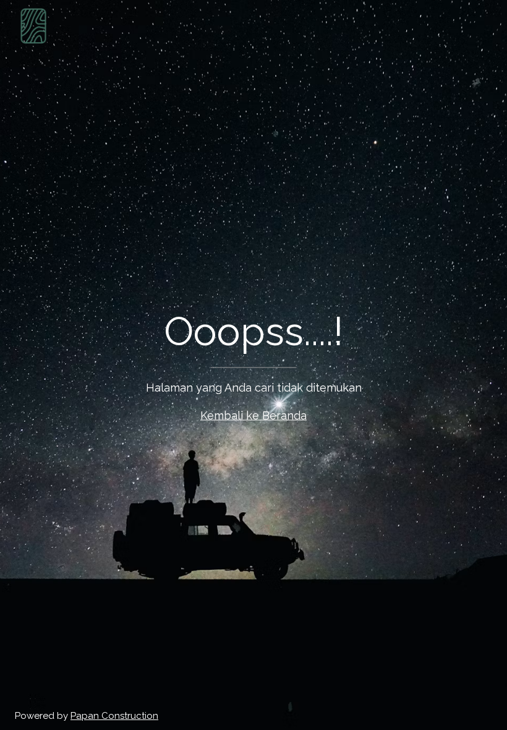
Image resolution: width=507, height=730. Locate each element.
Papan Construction (114, 715)
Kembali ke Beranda (253, 415)
